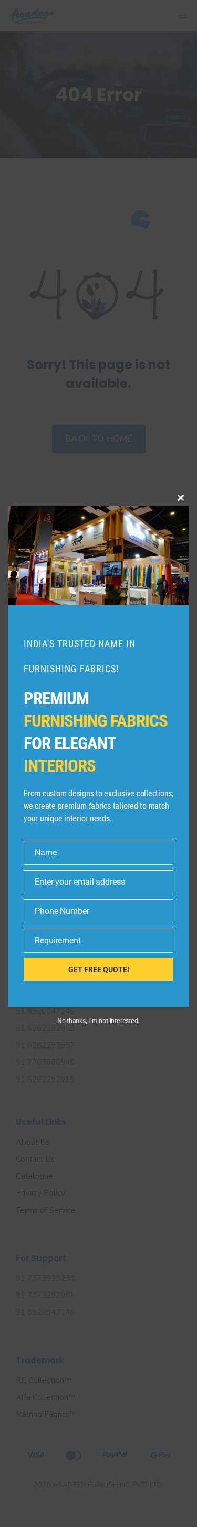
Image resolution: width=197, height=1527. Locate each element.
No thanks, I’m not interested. (98, 1021)
